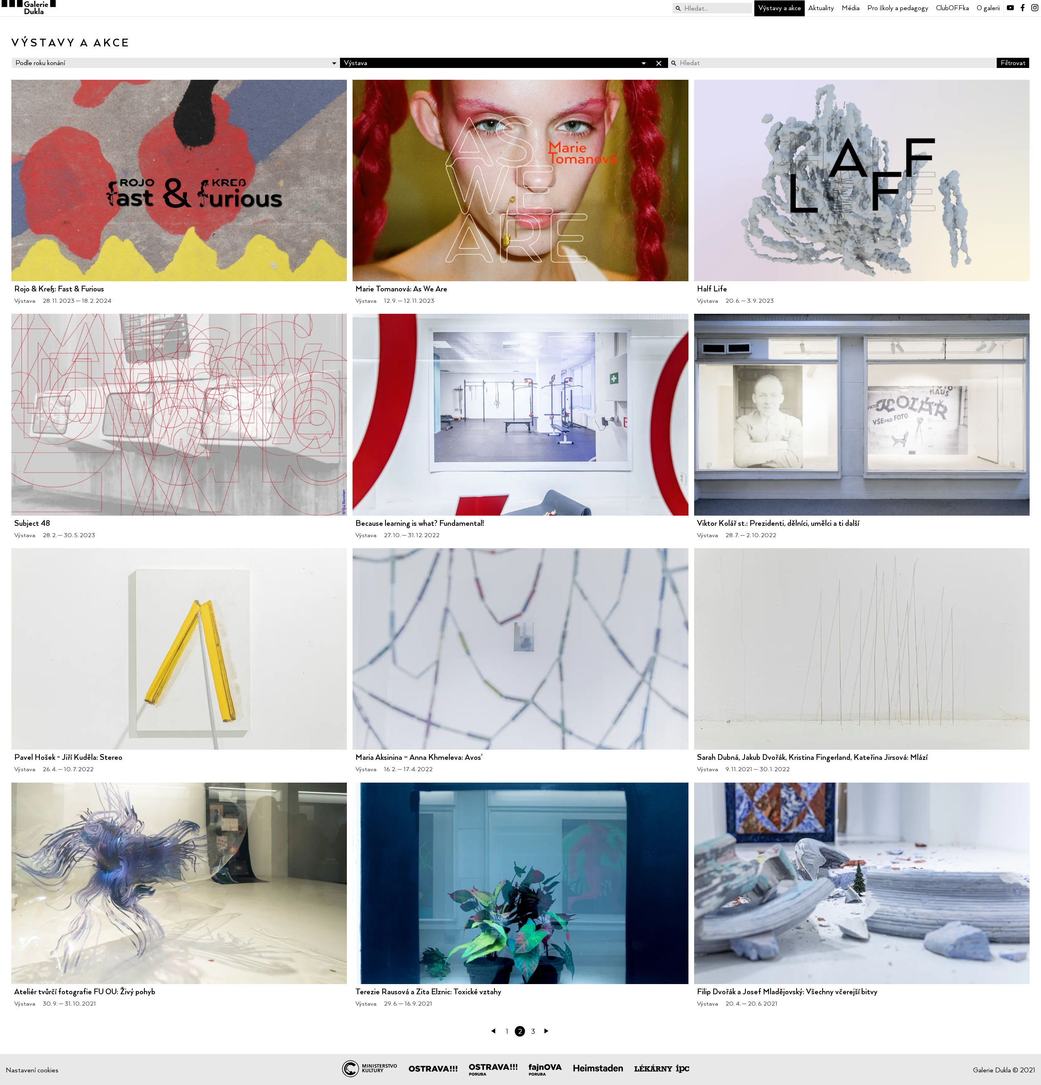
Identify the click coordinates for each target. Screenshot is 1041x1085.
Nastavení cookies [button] (32, 1069)
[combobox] (712, 8)
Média (851, 7)
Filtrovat (1013, 62)
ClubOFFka (952, 7)
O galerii (988, 7)
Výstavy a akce (779, 7)
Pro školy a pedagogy (897, 7)
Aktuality (821, 7)
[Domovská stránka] (28, 8)
